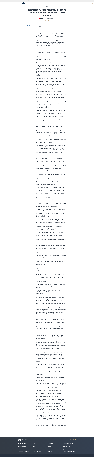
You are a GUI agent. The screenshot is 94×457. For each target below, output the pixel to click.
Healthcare (50, 451)
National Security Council (67, 446)
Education (49, 446)
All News (24, 28)
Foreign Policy (43, 18)
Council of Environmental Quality (68, 444)
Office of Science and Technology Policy (69, 451)
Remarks (34, 444)
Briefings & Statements (37, 449)
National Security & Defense (52, 449)
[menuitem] (25, 25)
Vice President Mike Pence (22, 444)
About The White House (37, 451)
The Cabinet (20, 449)
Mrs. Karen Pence (20, 448)
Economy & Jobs (50, 443)
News (34, 443)
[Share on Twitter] (27, 25)
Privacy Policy (22, 455)
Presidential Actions (36, 448)
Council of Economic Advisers (68, 443)
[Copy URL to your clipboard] (29, 25)
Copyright (19, 455)
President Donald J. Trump (22, 443)
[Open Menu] (2, 3)
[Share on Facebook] (25, 25)
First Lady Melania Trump (22, 446)
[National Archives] (29, 0)
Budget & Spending (51, 444)
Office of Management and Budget (68, 448)
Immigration (50, 448)
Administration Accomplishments (23, 451)
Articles (34, 446)
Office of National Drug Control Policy (69, 449)
